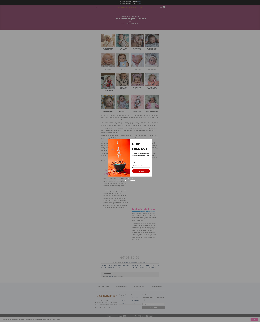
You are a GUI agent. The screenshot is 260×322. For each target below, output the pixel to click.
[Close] (150, 141)
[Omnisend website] (130, 180)
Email (133, 162)
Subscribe (141, 171)
